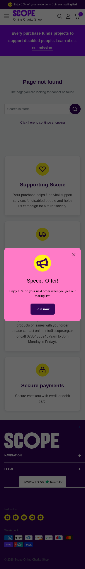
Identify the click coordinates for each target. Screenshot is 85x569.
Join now (42, 309)
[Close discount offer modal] (73, 254)
